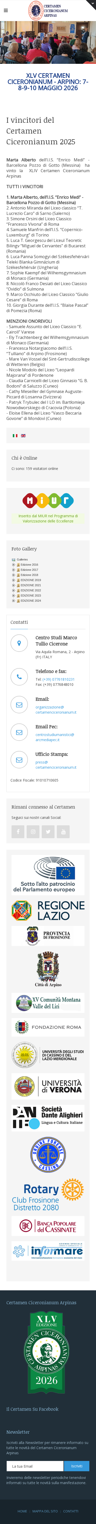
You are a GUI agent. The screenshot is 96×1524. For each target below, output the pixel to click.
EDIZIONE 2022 (31, 590)
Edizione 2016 (29, 564)
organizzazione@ (50, 707)
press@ (42, 762)
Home (22, 1511)
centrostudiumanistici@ (55, 734)
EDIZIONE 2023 (31, 595)
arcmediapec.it (48, 739)
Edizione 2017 (29, 569)
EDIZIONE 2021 (31, 585)
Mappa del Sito (45, 1511)
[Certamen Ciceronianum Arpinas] (48, 10)
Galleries (22, 559)
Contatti (70, 1511)
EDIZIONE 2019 (31, 580)
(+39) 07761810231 (58, 679)
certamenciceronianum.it (56, 712)
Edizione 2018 (29, 574)
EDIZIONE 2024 (31, 600)
